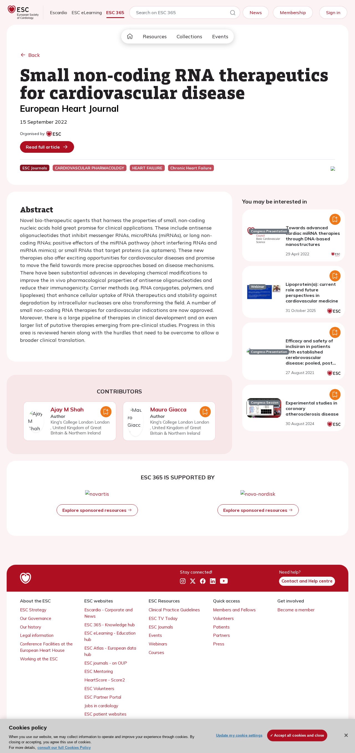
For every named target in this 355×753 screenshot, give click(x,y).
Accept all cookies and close (299, 735)
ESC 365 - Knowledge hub (109, 624)
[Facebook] (203, 581)
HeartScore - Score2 (104, 680)
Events (220, 36)
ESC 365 (115, 12)
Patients (221, 627)
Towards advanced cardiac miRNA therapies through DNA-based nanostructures (313, 236)
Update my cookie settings (239, 735)
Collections (189, 36)
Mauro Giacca (168, 409)
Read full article (43, 147)
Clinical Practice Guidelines (174, 609)
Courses (156, 652)
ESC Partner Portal (102, 697)
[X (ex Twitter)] (193, 581)
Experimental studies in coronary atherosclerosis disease (312, 408)
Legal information (37, 635)
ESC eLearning (87, 12)
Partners (221, 635)
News (256, 12)
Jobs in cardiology (101, 705)
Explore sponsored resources (95, 510)
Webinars (158, 644)
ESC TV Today (163, 618)
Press (218, 644)
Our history (30, 627)
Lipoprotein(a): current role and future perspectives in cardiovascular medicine (312, 292)
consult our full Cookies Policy (64, 747)
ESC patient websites (105, 714)
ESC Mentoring (98, 671)
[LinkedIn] (212, 581)
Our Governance (35, 618)
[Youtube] (224, 581)
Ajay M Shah (67, 409)
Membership (293, 12)
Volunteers (223, 618)
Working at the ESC (39, 659)
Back (34, 55)
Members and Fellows (234, 609)
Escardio (58, 12)
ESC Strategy (33, 609)
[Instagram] (183, 581)
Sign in (333, 12)
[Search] (232, 13)
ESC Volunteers (99, 688)
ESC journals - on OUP (105, 663)
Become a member (296, 609)
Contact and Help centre (307, 581)
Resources (155, 36)
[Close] (346, 735)
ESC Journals (161, 627)
